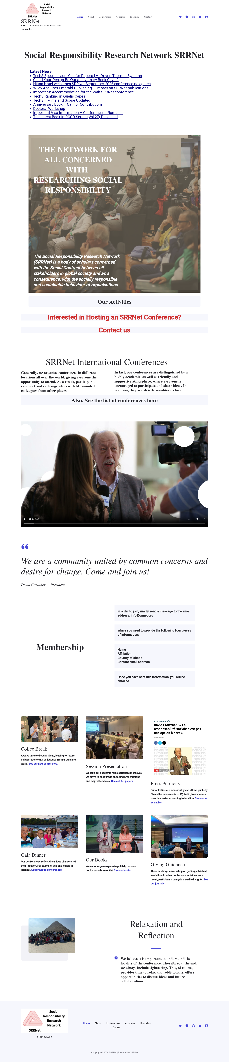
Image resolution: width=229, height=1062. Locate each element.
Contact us (114, 330)
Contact (148, 16)
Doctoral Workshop (49, 108)
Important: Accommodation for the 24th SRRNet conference (83, 92)
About (91, 16)
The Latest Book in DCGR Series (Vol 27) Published (75, 117)
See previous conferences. (46, 869)
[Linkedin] (206, 16)
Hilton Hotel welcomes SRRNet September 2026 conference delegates (92, 84)
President (134, 16)
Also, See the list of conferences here (114, 400)
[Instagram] (193, 16)
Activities (120, 16)
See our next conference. (43, 763)
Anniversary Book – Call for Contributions (68, 104)
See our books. (122, 870)
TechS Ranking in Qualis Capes (59, 96)
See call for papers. (122, 781)
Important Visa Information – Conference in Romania (78, 112)
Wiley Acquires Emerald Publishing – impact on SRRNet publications (90, 88)
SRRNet (30, 21)
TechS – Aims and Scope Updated (61, 100)
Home (80, 16)
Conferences (105, 16)
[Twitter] (180, 16)
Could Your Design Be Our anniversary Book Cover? (76, 80)
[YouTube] (200, 16)
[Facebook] (187, 16)
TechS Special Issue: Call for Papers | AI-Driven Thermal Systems (87, 76)
